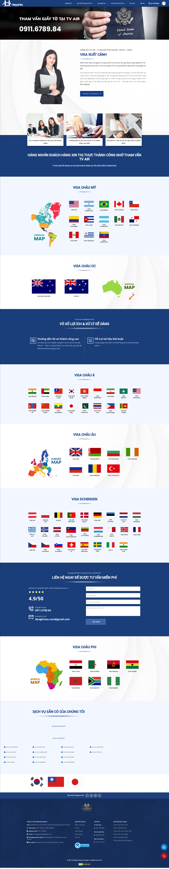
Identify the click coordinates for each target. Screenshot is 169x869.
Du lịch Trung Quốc (41, 752)
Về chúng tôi (79, 834)
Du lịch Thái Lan (97, 752)
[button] (164, 3)
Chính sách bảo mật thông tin (122, 840)
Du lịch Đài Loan (40, 747)
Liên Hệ (142, 3)
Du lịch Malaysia (69, 747)
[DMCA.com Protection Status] (84, 864)
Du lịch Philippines (69, 762)
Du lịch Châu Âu (11, 752)
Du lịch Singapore (97, 747)
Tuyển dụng (79, 831)
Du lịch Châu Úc (11, 757)
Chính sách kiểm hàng (120, 837)
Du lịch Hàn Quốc (40, 757)
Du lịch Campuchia (12, 747)
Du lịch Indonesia (40, 762)
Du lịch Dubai (10, 762)
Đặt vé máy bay (80, 825)
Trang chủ (68, 3)
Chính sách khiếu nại (120, 828)
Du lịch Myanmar (69, 752)
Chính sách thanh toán (120, 825)
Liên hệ (77, 837)
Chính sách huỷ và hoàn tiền (122, 831)
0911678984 (154, 3)
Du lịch (77, 828)
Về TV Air (132, 3)
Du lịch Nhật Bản (69, 757)
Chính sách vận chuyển (120, 834)
